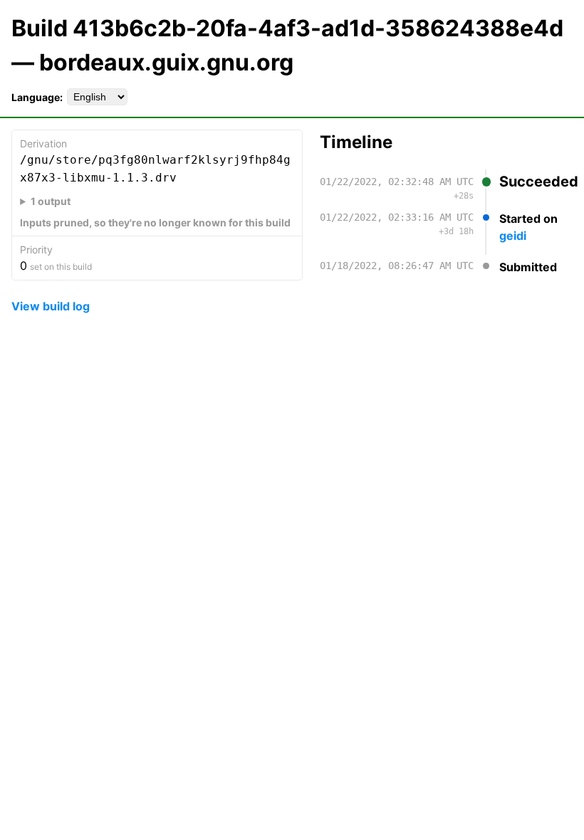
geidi (512, 236)
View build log (50, 306)
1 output (51, 201)
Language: (37, 97)
